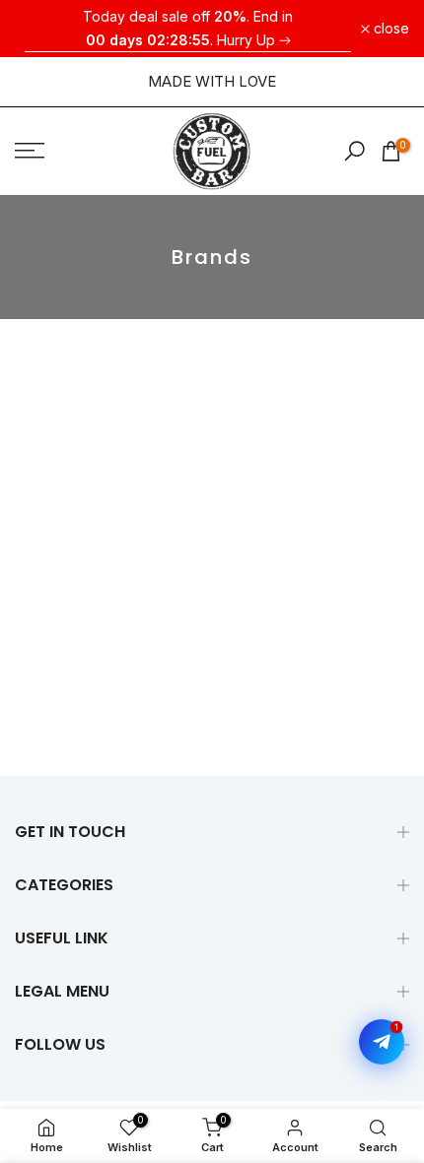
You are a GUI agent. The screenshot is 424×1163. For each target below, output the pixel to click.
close (389, 28)
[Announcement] (188, 28)
